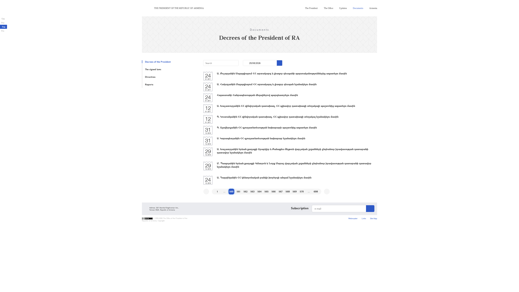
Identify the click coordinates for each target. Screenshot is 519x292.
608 (316, 191)
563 (252, 191)
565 (267, 191)
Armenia (373, 8)
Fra (2, 30)
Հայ (3, 18)
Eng (3, 26)
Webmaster (353, 218)
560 (231, 191)
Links (364, 218)
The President (311, 8)
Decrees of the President (158, 61)
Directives (150, 76)
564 (259, 191)
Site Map (373, 218)
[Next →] (327, 191)
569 (295, 191)
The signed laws (153, 69)
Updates (343, 8)
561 (238, 191)
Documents (358, 8)
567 (281, 191)
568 (288, 191)
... (246, 63)
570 (302, 191)
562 (245, 191)
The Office (328, 8)
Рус (2, 22)
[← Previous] (206, 191)
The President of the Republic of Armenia (179, 8)
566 (274, 191)
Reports (149, 84)
